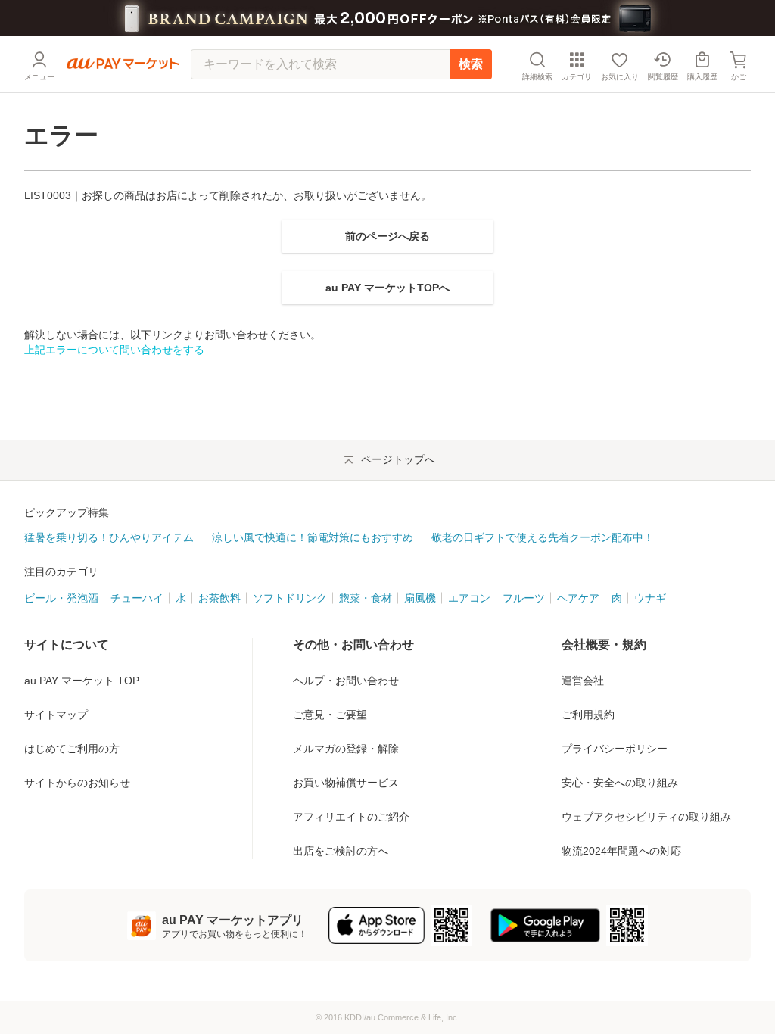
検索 (471, 64)
